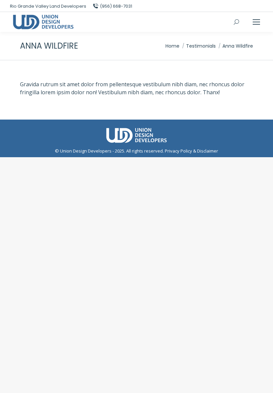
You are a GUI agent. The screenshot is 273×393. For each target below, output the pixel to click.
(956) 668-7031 (116, 6)
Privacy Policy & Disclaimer (191, 151)
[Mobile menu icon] (256, 22)
